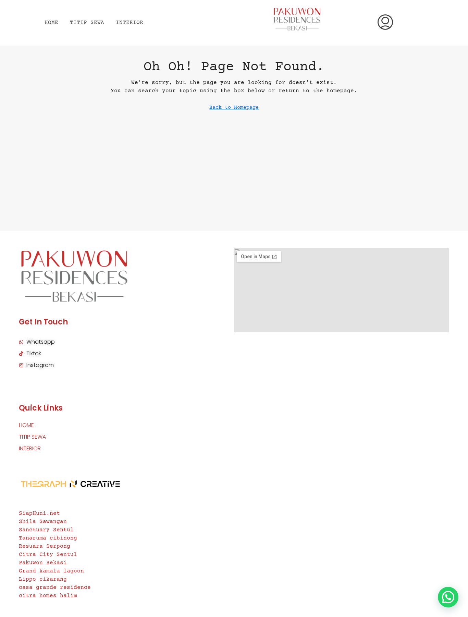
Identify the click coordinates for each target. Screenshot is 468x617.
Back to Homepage (234, 107)
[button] (448, 597)
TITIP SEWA (87, 23)
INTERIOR (129, 23)
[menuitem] (385, 23)
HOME (51, 23)
